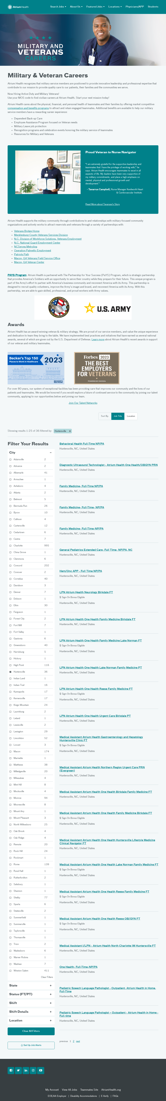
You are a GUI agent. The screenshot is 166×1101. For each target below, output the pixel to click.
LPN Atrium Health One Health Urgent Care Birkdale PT (95, 716)
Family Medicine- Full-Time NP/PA (81, 486)
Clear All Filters (31, 1031)
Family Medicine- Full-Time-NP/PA (81, 529)
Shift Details (18, 1011)
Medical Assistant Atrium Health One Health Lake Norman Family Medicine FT (108, 865)
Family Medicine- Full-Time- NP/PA (81, 507)
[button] (11, 1070)
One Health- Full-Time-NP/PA (78, 967)
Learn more (98, 339)
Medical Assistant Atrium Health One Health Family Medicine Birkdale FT (105, 813)
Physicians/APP (135, 7)
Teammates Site (89, 1090)
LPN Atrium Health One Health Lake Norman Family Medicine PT (100, 668)
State (13, 985)
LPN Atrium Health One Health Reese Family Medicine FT (96, 689)
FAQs (115, 1096)
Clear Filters (47, 977)
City (12, 452)
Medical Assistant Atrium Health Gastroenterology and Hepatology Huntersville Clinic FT (101, 739)
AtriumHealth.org (111, 1090)
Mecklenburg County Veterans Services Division (41, 235)
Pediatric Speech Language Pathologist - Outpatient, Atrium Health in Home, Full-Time (107, 990)
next (78, 1041)
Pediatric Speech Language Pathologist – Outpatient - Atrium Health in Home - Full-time (108, 1014)
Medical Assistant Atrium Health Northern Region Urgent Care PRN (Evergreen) (102, 769)
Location (131, 416)
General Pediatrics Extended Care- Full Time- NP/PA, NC (95, 550)
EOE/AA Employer (57, 1096)
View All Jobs (69, 1090)
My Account (52, 1090)
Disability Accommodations (83, 1096)
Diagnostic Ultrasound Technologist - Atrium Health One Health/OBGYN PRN (108, 465)
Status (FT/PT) (20, 994)
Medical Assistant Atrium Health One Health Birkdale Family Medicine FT (105, 792)
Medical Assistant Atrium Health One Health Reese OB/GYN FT (99, 919)
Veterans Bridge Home (26, 231)
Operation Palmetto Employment (32, 250)
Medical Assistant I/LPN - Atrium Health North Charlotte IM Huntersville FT (107, 946)
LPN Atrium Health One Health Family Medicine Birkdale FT (97, 619)
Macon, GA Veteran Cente (28, 262)
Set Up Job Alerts (32, 1045)
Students (153, 7)
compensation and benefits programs (28, 108)
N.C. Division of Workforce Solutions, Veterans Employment (48, 239)
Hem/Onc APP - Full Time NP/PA (80, 571)
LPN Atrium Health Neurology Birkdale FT (86, 592)
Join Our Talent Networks (83, 403)
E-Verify (105, 1096)
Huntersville (61, 431)
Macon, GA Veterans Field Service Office (37, 258)
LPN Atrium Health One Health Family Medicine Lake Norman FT (100, 641)
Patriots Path (21, 254)
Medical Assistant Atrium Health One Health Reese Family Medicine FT (104, 892)
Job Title (118, 416)
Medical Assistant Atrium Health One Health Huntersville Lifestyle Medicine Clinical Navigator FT (107, 842)
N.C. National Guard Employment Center (37, 243)
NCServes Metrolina (25, 247)
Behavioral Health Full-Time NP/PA (81, 444)
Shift (13, 1003)
